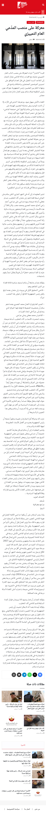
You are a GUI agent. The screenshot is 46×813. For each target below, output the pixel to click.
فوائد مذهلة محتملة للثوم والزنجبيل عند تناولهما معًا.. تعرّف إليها (16, 762)
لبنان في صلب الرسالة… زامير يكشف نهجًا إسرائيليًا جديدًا (13, 705)
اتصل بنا (27, 809)
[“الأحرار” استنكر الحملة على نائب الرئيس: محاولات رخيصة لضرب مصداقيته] (12, 721)
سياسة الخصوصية (13, 809)
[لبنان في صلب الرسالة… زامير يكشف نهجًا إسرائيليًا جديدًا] (12, 696)
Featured (32, 17)
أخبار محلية (31, 22)
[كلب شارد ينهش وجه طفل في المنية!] (34, 720)
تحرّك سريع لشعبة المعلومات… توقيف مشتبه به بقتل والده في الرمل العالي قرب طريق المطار (35, 706)
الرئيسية (40, 17)
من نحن (37, 809)
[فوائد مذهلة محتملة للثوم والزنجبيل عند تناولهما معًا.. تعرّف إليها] (38, 764)
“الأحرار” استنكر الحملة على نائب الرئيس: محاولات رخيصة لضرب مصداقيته (12, 731)
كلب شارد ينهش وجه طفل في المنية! (29, 12)
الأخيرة (23, 745)
